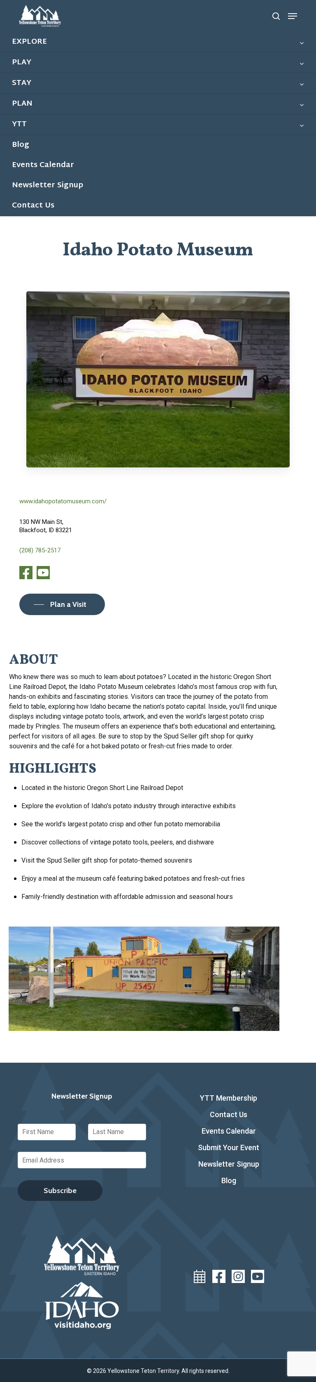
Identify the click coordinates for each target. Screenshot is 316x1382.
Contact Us (228, 1114)
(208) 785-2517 (39, 550)
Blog (228, 1180)
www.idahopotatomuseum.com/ (63, 501)
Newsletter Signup (228, 1164)
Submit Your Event (228, 1147)
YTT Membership (228, 1098)
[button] (292, 16)
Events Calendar (229, 1131)
